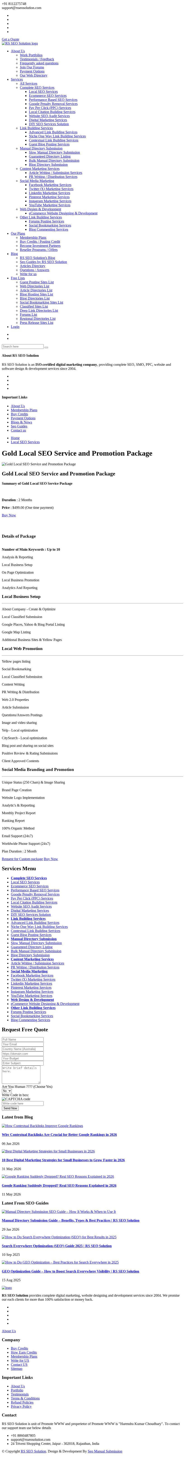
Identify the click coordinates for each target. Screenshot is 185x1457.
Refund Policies (22, 1402)
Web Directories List (34, 286)
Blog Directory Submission (48, 164)
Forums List (28, 314)
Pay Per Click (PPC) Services (50, 108)
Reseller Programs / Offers (39, 250)
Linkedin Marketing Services (49, 193)
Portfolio (17, 1390)
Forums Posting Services (46, 221)
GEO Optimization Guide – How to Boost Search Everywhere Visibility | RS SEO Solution (70, 1271)
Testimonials (20, 1394)
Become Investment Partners (40, 246)
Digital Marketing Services (48, 120)
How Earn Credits (24, 1352)
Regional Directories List (38, 318)
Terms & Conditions (25, 1398)
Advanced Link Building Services (53, 132)
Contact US (19, 1364)
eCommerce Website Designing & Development (63, 213)
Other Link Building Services (41, 217)
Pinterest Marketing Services (49, 197)
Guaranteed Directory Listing (50, 156)
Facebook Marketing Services (50, 185)
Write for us (28, 274)
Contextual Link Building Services (53, 140)
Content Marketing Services (40, 168)
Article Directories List (36, 290)
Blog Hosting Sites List (36, 294)
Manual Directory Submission (41, 148)
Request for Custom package (22, 859)
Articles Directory (32, 266)
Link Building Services (36, 128)
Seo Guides (19, 426)
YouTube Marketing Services (49, 205)
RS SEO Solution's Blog (37, 258)
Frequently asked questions (39, 63)
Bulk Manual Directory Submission (54, 160)
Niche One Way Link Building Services (57, 136)
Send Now (10, 1108)
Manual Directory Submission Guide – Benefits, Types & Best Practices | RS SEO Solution (70, 1220)
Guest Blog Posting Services (49, 144)
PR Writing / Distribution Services (53, 177)
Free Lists (18, 278)
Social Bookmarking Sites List (41, 302)
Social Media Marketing (37, 181)
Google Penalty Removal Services (53, 104)
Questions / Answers (34, 270)
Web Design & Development (40, 209)
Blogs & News (21, 422)
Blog (14, 254)
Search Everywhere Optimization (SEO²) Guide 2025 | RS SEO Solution (57, 1246)
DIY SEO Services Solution (49, 124)
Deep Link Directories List (39, 310)
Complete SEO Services (37, 87)
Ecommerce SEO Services (48, 96)
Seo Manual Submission (105, 1451)
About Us (18, 51)
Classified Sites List (34, 306)
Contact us (18, 430)
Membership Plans (33, 237)
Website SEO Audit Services (49, 116)
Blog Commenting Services (48, 229)
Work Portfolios (31, 55)
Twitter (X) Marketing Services (51, 189)
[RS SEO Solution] (20, 43)
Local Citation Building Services (52, 112)
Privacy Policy (21, 1406)
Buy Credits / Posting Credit (40, 241)
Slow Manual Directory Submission (54, 152)
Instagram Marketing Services (50, 201)
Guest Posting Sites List (37, 282)
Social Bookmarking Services (50, 225)
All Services (28, 83)
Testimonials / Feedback (37, 59)
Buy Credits (19, 414)
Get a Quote (10, 39)
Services (17, 79)
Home (15, 438)
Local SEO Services (43, 91)
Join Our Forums (32, 67)
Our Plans (18, 233)
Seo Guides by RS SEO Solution (43, 262)
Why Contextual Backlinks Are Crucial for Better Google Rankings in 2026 (59, 1135)
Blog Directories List (35, 298)
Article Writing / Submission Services (55, 173)
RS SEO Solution (33, 1451)
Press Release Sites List (36, 323)
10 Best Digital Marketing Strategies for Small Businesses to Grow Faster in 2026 (63, 1160)
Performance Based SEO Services (53, 100)
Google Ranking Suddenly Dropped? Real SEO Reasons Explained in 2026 (59, 1185)
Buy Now (9, 515)
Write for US (20, 1360)
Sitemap (16, 1369)
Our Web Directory (33, 75)
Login (15, 327)
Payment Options (32, 71)
